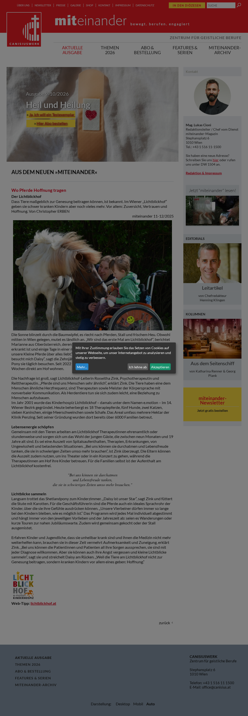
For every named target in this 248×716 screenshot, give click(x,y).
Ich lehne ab (138, 367)
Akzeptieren (160, 367)
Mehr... (82, 367)
